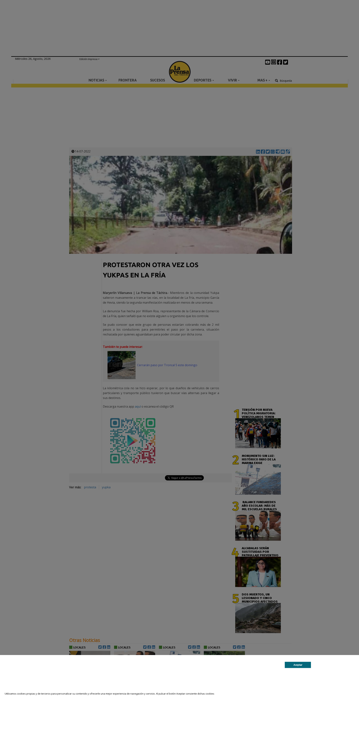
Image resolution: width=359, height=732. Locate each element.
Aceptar (298, 664)
